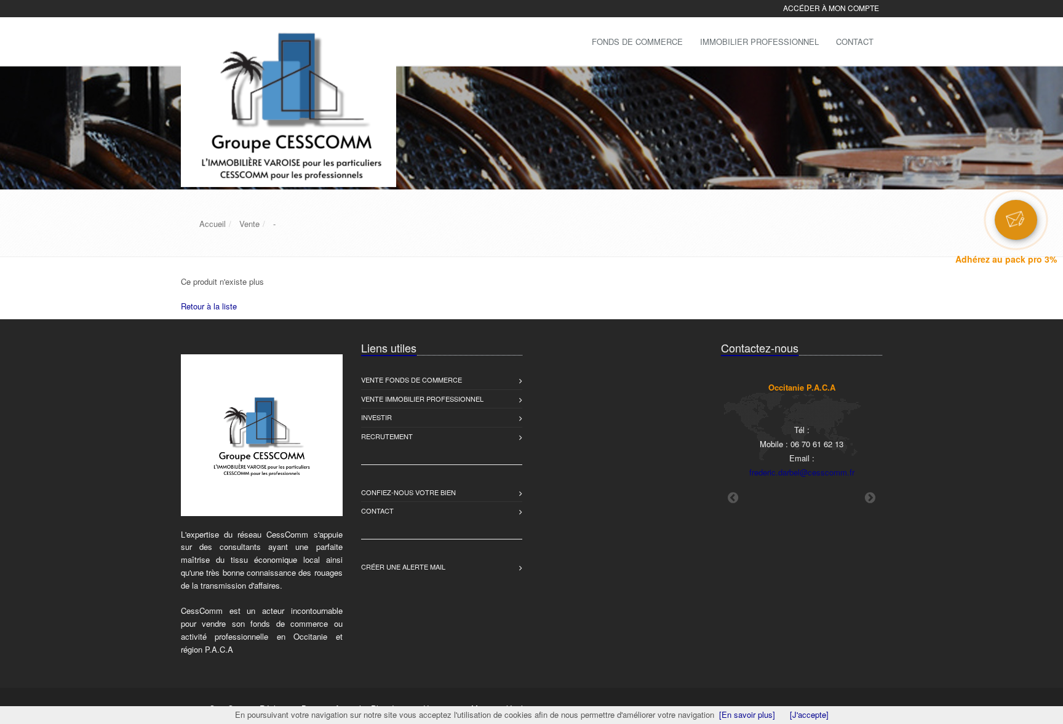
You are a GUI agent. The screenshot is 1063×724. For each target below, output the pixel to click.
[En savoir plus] (747, 714)
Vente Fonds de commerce (411, 379)
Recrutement (387, 436)
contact (377, 510)
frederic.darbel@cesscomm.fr (801, 472)
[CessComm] (287, 40)
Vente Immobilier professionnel (422, 399)
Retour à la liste (209, 306)
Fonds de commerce (637, 41)
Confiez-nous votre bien (408, 492)
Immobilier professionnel (759, 41)
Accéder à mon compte (831, 7)
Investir (376, 417)
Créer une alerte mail (403, 566)
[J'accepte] (809, 714)
